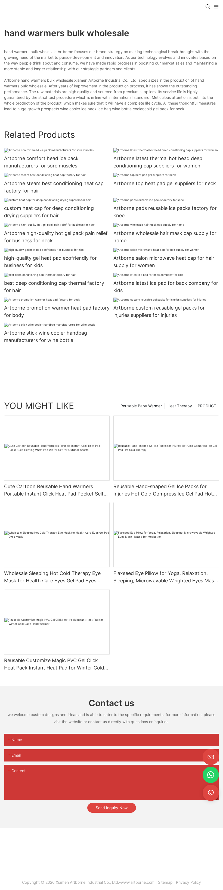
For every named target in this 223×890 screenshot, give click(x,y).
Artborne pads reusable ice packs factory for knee (165, 211)
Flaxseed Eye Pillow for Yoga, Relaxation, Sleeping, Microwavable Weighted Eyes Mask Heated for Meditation (165, 577)
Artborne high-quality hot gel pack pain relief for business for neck (56, 236)
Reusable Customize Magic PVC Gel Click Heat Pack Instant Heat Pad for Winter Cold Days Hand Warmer (54, 664)
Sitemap (166, 882)
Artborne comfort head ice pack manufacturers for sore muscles (41, 162)
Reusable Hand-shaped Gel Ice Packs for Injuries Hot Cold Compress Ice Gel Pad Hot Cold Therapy (163, 490)
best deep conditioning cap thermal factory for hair (54, 286)
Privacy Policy (188, 882)
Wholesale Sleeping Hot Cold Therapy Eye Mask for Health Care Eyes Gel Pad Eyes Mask (52, 577)
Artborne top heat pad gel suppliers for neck (164, 183)
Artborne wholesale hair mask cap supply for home (164, 236)
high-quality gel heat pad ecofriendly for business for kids (50, 261)
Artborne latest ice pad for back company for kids (165, 286)
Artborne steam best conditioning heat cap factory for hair (54, 187)
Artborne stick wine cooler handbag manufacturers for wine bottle (45, 336)
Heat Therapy (180, 405)
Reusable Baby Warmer (141, 405)
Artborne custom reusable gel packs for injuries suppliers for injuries (159, 311)
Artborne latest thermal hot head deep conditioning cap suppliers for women (157, 162)
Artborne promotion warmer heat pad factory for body (57, 311)
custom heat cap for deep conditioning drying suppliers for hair (49, 211)
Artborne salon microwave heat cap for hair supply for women (163, 261)
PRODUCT (207, 405)
